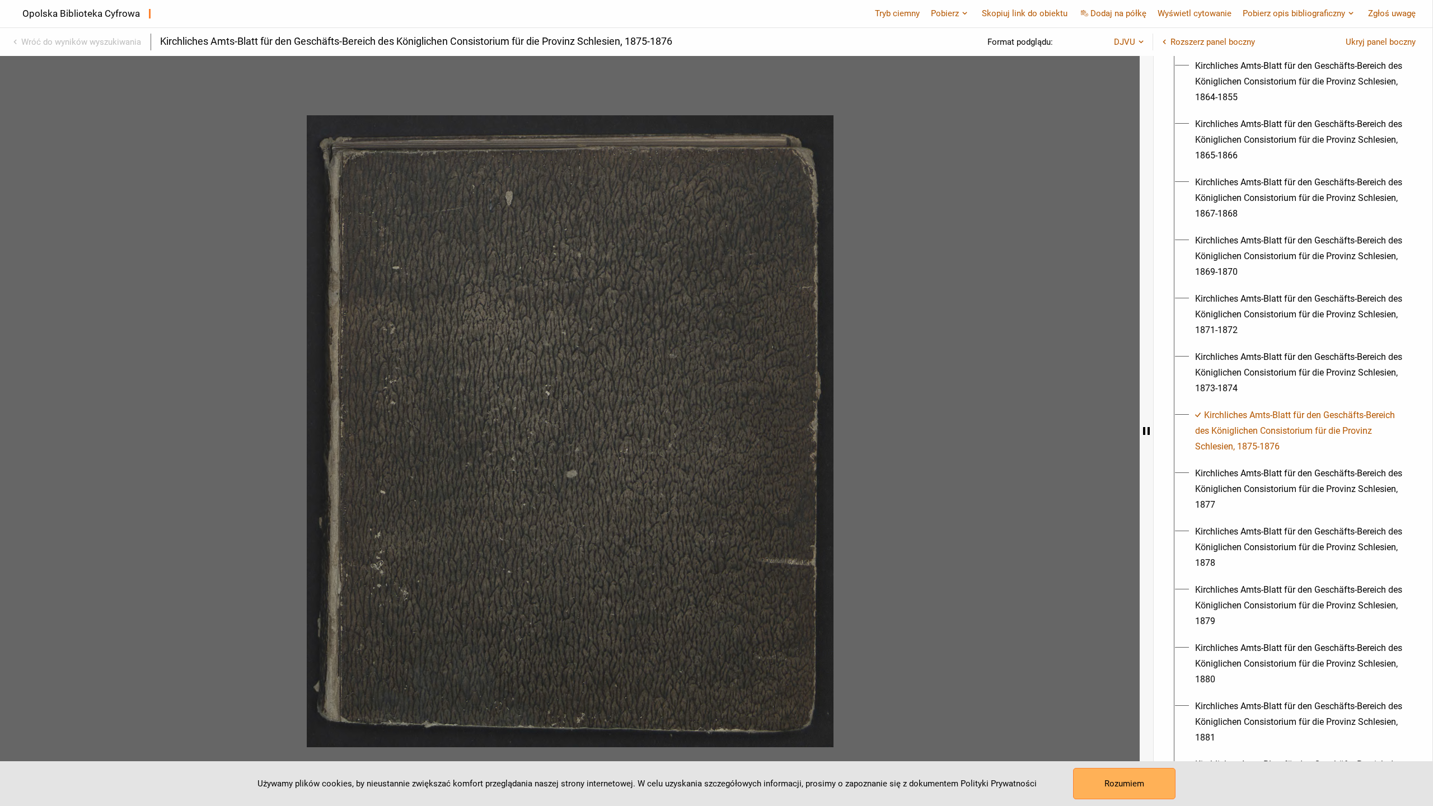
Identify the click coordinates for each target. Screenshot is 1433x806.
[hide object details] (1146, 431)
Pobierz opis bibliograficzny (1294, 13)
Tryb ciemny (897, 13)
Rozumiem (1124, 784)
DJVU (1124, 42)
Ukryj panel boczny (1381, 42)
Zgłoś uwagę (1392, 13)
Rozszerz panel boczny (1212, 42)
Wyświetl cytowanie (1194, 13)
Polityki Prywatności (999, 784)
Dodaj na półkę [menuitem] (1118, 13)
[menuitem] (1299, 82)
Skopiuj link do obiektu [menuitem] (1024, 13)
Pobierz (945, 13)
